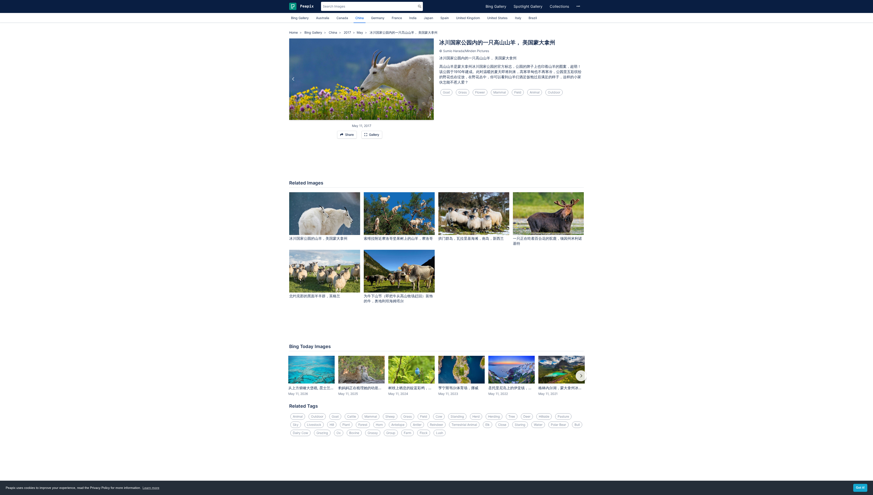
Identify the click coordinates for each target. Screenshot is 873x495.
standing (457, 416)
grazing (322, 433)
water (538, 425)
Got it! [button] (860, 487)
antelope (397, 425)
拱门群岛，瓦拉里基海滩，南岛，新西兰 (471, 238)
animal (534, 92)
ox (338, 433)
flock (424, 433)
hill (332, 425)
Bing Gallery (496, 6)
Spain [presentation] (444, 18)
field (517, 92)
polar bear (558, 425)
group (390, 433)
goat (446, 92)
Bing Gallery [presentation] (300, 18)
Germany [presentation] (377, 18)
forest (362, 425)
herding (494, 416)
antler (417, 425)
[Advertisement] (436, 161)
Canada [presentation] (342, 18)
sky (296, 425)
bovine (354, 433)
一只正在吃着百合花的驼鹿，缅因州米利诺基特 (547, 241)
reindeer (436, 425)
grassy (373, 433)
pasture (563, 416)
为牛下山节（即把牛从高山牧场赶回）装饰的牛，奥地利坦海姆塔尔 (398, 298)
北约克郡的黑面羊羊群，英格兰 (314, 296)
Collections (559, 6)
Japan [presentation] (428, 18)
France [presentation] (397, 18)
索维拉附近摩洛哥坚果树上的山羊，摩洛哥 (398, 238)
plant (346, 425)
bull (577, 425)
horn (379, 425)
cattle (351, 416)
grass (462, 92)
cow (439, 416)
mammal (499, 92)
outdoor (554, 92)
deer (526, 416)
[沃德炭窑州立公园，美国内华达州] (293, 79)
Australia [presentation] (322, 18)
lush (439, 433)
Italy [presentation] (518, 18)
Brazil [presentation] (533, 18)
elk (487, 425)
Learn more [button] (151, 488)
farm (407, 433)
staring (520, 425)
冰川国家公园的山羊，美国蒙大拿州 (318, 238)
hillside (544, 416)
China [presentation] (359, 18)
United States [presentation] (497, 18)
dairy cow (300, 433)
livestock (314, 425)
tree (511, 416)
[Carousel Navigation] (436, 379)
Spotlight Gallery (528, 6)
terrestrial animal (464, 425)
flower (480, 92)
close (502, 425)
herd (476, 416)
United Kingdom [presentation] (468, 18)
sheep (390, 416)
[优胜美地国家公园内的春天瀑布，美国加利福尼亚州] (429, 79)
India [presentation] (412, 18)
